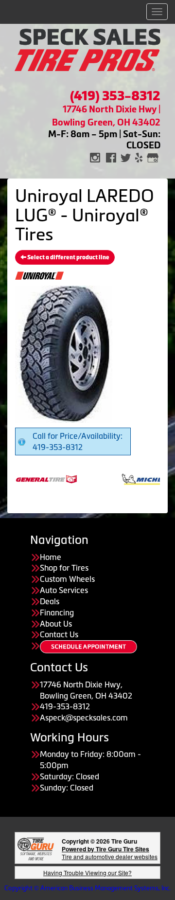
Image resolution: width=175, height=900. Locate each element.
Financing (57, 612)
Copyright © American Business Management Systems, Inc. (87, 888)
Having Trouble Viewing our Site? (87, 872)
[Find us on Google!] (152, 157)
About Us (56, 623)
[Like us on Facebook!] (111, 157)
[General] (36, 478)
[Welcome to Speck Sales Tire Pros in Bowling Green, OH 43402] (87, 49)
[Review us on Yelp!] (138, 157)
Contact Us (59, 634)
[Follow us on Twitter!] (126, 157)
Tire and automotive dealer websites (110, 853)
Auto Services (64, 590)
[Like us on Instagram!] (95, 157)
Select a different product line (67, 257)
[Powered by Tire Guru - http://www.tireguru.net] (36, 848)
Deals (49, 601)
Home (50, 557)
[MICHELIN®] (139, 478)
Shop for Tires (64, 567)
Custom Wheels (67, 579)
